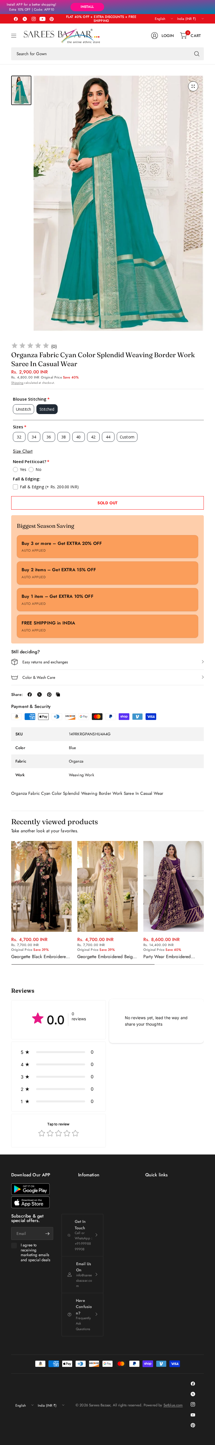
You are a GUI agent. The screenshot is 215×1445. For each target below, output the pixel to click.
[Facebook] (15, 18)
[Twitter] (24, 18)
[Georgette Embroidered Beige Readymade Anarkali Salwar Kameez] (107, 886)
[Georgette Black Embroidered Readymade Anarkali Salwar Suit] (41, 886)
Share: (17, 694)
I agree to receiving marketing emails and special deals (35, 1252)
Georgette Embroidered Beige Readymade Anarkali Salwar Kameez (106, 956)
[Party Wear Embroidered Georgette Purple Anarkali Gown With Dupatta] (173, 886)
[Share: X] (39, 694)
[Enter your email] (47, 1233)
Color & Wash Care (38, 677)
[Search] (197, 53)
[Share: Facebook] (29, 694)
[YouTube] (42, 18)
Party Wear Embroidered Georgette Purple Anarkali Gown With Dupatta (168, 956)
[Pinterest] (51, 18)
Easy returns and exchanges (45, 662)
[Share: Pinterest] (49, 694)
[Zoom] (193, 86)
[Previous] (11, 902)
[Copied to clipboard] (58, 694)
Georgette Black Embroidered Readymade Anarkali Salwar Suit (39, 956)
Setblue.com (173, 1405)
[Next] (203, 902)
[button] (58, 1052)
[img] (30, 346)
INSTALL (87, 6)
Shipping (17, 382)
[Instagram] (33, 18)
